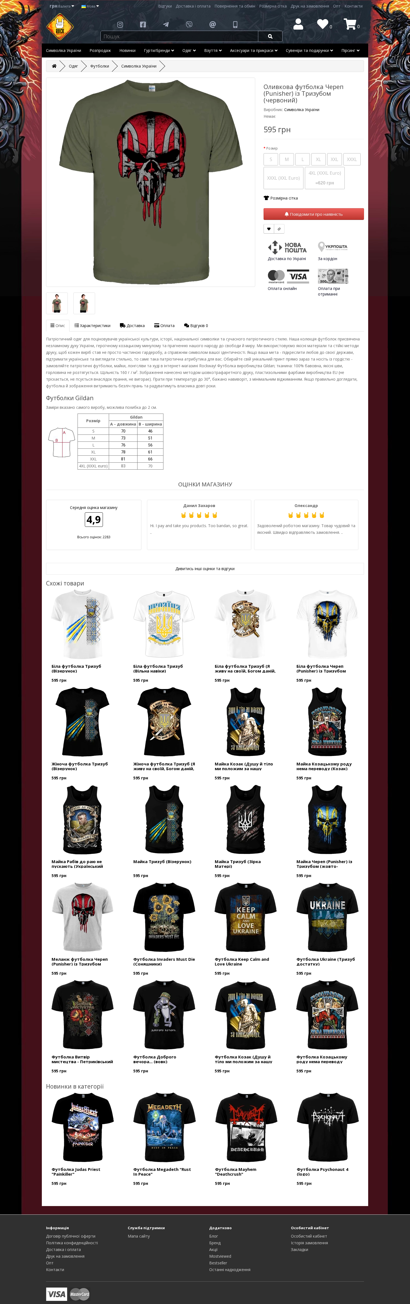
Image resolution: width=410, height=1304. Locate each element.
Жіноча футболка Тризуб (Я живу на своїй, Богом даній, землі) (164, 768)
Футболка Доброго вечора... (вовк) (154, 1059)
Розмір (272, 148)
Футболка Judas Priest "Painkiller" (76, 1171)
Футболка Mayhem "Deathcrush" (235, 1171)
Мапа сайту (139, 1236)
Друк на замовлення (310, 6)
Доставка (135, 325)
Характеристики (94, 325)
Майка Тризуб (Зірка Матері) (238, 864)
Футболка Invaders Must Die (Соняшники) (164, 961)
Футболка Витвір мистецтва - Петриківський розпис (82, 1061)
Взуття (211, 50)
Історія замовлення (309, 1242)
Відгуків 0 (198, 325)
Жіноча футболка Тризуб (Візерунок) (80, 766)
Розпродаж (100, 50)
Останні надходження (229, 1269)
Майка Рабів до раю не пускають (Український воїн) (77, 866)
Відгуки (165, 6)
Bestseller (218, 1262)
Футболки (99, 66)
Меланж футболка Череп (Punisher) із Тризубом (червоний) (80, 963)
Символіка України (63, 50)
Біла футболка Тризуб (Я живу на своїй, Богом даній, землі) (245, 670)
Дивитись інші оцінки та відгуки (205, 568)
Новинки (127, 50)
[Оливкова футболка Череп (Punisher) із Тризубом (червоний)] (150, 182)
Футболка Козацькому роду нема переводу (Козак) (321, 1061)
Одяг (187, 50)
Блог (213, 1236)
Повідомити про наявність (316, 214)
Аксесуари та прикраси (251, 50)
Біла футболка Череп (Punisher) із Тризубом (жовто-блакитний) (321, 670)
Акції (213, 1249)
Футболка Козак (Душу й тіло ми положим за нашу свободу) (243, 1061)
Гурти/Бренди (157, 50)
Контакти (353, 6)
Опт (337, 6)
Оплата (167, 325)
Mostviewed (220, 1256)
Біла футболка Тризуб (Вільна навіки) (158, 668)
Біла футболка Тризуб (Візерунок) (76, 668)
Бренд (215, 1242)
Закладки (299, 1249)
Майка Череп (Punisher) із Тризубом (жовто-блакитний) (324, 866)
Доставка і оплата (193, 6)
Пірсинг (348, 50)
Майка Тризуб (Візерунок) (162, 861)
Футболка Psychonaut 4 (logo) (322, 1171)
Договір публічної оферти (70, 1236)
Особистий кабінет (309, 1236)
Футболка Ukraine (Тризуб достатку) (325, 961)
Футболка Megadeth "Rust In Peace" (162, 1171)
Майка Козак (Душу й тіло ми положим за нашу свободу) (244, 768)
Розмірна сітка (273, 6)
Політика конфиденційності (72, 1242)
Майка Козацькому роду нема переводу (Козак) (324, 766)
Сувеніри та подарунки (307, 50)
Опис (59, 325)
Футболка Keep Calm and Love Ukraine (242, 961)
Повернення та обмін (234, 6)
